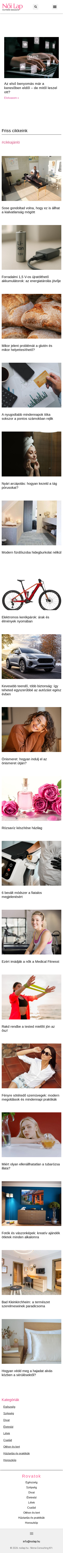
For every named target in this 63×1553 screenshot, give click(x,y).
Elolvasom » (11, 97)
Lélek (6, 1433)
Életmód (8, 1426)
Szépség (8, 1413)
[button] (35, 7)
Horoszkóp (9, 1460)
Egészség (9, 1406)
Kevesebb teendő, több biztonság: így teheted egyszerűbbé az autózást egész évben (31, 690)
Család (7, 1440)
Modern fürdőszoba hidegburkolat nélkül (31, 552)
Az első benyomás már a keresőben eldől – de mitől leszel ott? (30, 88)
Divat (6, 1420)
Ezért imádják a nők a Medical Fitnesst (30, 961)
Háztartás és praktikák (16, 1453)
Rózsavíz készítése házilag (22, 828)
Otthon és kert (11, 1446)
